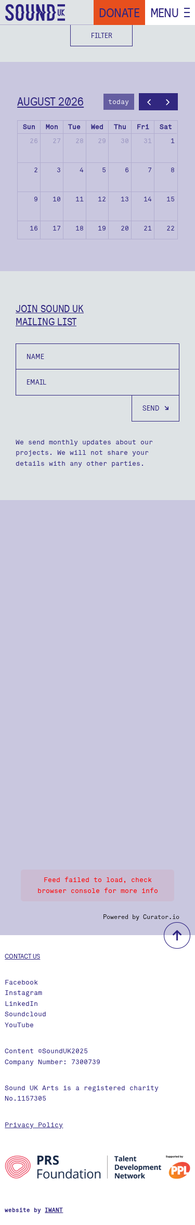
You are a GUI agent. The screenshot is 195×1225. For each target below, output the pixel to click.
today (118, 101)
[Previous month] (149, 101)
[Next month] (168, 101)
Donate (119, 12)
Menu (164, 12)
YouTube (19, 1024)
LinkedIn (21, 1003)
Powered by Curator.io (141, 917)
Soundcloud (25, 1014)
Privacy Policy (34, 1124)
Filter (101, 35)
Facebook (21, 982)
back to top (177, 935)
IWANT (54, 1210)
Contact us (22, 956)
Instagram (23, 992)
